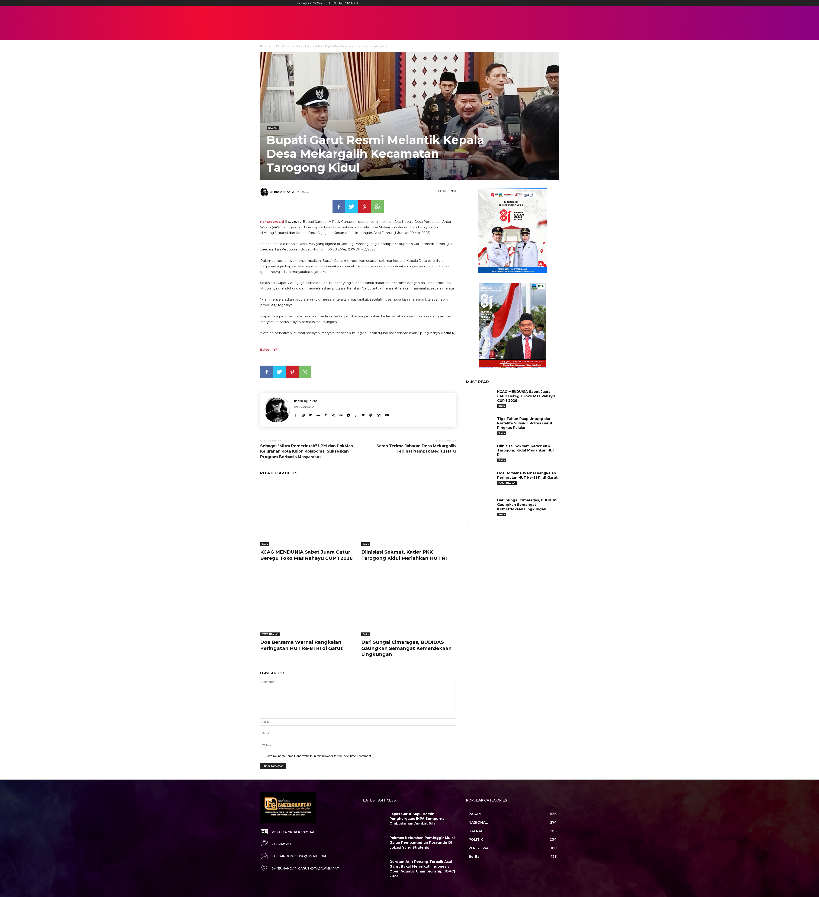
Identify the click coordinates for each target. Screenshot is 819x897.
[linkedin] (310, 414)
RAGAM (280, 46)
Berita (264, 544)
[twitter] (363, 414)
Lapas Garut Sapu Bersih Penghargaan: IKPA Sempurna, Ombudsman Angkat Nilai (417, 819)
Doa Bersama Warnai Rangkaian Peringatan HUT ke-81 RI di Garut (301, 645)
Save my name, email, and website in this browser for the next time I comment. (319, 756)
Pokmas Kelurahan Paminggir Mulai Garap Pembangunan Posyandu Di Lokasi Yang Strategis (422, 842)
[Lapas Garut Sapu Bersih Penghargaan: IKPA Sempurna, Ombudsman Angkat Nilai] (374, 819)
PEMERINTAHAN (270, 634)
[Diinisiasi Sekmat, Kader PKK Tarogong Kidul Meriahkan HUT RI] (408, 513)
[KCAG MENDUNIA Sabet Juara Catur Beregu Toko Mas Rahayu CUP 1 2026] (307, 513)
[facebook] (295, 414)
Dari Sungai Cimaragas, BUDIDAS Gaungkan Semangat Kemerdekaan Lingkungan (406, 648)
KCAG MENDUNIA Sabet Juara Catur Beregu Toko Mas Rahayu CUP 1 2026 (306, 555)
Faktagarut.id (272, 222)
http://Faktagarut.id (304, 407)
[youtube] (387, 414)
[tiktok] (355, 414)
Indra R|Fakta (284, 191)
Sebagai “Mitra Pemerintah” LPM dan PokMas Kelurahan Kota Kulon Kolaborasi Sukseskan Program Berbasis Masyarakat (306, 451)
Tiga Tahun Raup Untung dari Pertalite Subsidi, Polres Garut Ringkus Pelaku (524, 423)
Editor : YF (269, 349)
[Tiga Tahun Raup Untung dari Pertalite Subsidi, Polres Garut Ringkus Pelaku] (480, 425)
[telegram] (348, 414)
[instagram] (303, 414)
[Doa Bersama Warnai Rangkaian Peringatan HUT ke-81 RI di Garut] (307, 603)
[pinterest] (325, 414)
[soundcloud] (341, 414)
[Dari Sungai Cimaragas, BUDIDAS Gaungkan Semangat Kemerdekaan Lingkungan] (408, 603)
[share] (333, 414)
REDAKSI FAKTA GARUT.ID (343, 2)
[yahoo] (379, 414)
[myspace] (318, 414)
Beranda (265, 46)
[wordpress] (370, 414)
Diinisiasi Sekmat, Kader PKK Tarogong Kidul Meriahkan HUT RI (404, 555)
